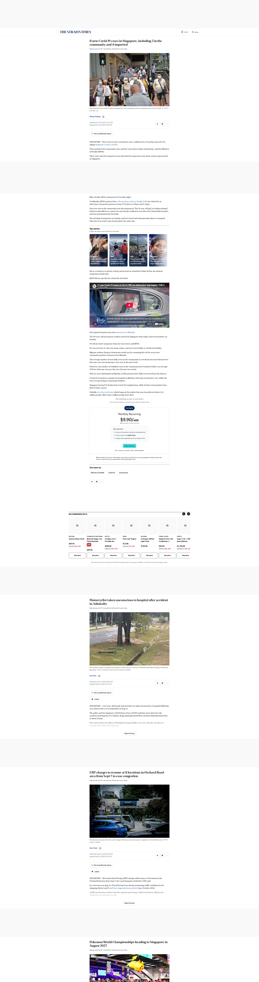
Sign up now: (94, 49)
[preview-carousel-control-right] (166, 250)
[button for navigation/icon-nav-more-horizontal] (167, 124)
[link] (75, 32)
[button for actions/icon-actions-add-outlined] (103, 117)
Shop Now (77, 555)
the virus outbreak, (105, 392)
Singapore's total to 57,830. (106, 144)
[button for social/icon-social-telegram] (157, 124)
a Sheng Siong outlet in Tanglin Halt (132, 201)
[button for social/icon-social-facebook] (162, 124)
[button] (184, 32)
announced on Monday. (125, 332)
